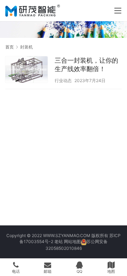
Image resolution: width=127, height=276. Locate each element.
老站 (58, 241)
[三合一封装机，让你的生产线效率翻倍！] (26, 70)
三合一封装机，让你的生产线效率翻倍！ (86, 65)
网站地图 (72, 241)
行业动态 (63, 80)
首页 (9, 47)
